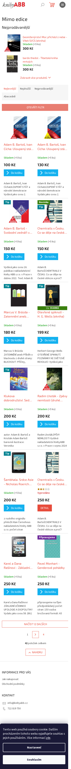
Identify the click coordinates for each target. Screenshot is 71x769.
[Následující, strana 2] (35, 634)
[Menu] (62, 5)
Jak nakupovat (10, 679)
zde (48, 738)
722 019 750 (14, 708)
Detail (45, 507)
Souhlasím (34, 760)
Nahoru (37, 652)
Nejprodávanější (44, 89)
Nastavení (34, 747)
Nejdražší (25, 89)
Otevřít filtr (35, 107)
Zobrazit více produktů (33, 77)
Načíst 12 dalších (35, 624)
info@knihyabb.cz (18, 703)
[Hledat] (42, 5)
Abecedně (10, 96)
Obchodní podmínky (13, 684)
